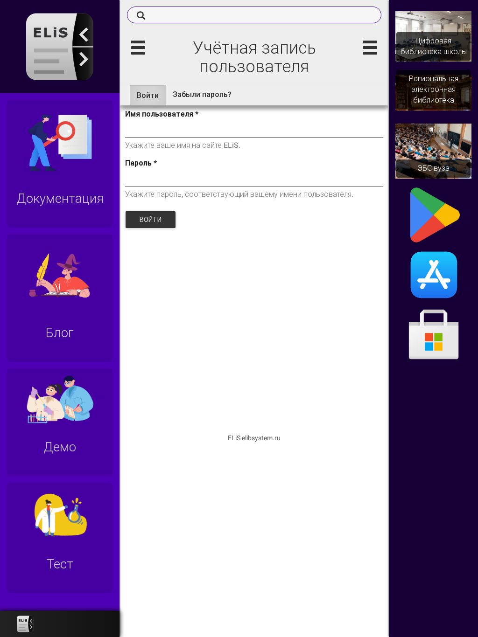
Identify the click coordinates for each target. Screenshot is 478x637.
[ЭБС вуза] (433, 150)
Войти (151, 98)
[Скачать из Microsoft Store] (434, 335)
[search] (254, 15)
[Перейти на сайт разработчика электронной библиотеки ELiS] (25, 624)
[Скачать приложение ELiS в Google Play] (434, 214)
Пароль (141, 163)
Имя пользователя (161, 114)
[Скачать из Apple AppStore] (434, 274)
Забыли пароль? (202, 94)
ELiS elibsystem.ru (254, 438)
